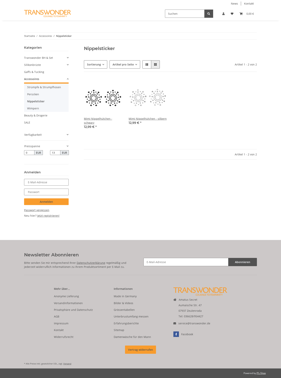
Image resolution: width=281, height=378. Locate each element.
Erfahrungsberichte (126, 323)
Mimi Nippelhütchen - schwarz (98, 120)
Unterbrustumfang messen (131, 316)
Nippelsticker (36, 101)
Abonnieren (242, 262)
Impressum (61, 323)
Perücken (33, 94)
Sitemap (119, 330)
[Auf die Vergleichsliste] (106, 84)
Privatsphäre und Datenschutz (73, 310)
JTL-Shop (261, 373)
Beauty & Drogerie (35, 115)
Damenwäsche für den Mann (132, 337)
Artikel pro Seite (123, 64)
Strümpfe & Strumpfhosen (44, 87)
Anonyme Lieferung (66, 296)
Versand (67, 363)
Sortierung (94, 64)
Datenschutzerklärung (91, 263)
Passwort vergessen (36, 210)
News (234, 3)
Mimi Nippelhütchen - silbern (148, 118)
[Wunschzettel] (232, 13)
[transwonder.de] (47, 13)
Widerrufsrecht (63, 337)
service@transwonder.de (194, 323)
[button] (223, 13)
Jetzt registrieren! (48, 215)
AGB (56, 316)
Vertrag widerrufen (140, 349)
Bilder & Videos (123, 303)
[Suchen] (208, 14)
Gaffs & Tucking (34, 72)
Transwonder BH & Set (38, 58)
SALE (27, 122)
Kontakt (249, 3)
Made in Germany (125, 296)
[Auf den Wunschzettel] (116, 84)
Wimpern (33, 108)
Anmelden (46, 202)
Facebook (187, 334)
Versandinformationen (68, 303)
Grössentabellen (124, 310)
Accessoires (31, 79)
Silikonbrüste (32, 65)
